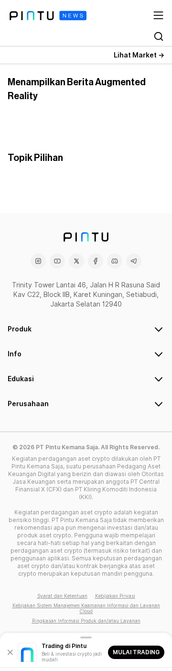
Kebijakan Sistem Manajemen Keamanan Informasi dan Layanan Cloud (86, 608)
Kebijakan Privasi (115, 596)
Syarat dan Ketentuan (62, 596)
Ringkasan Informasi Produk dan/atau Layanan (86, 621)
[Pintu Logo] (48, 16)
